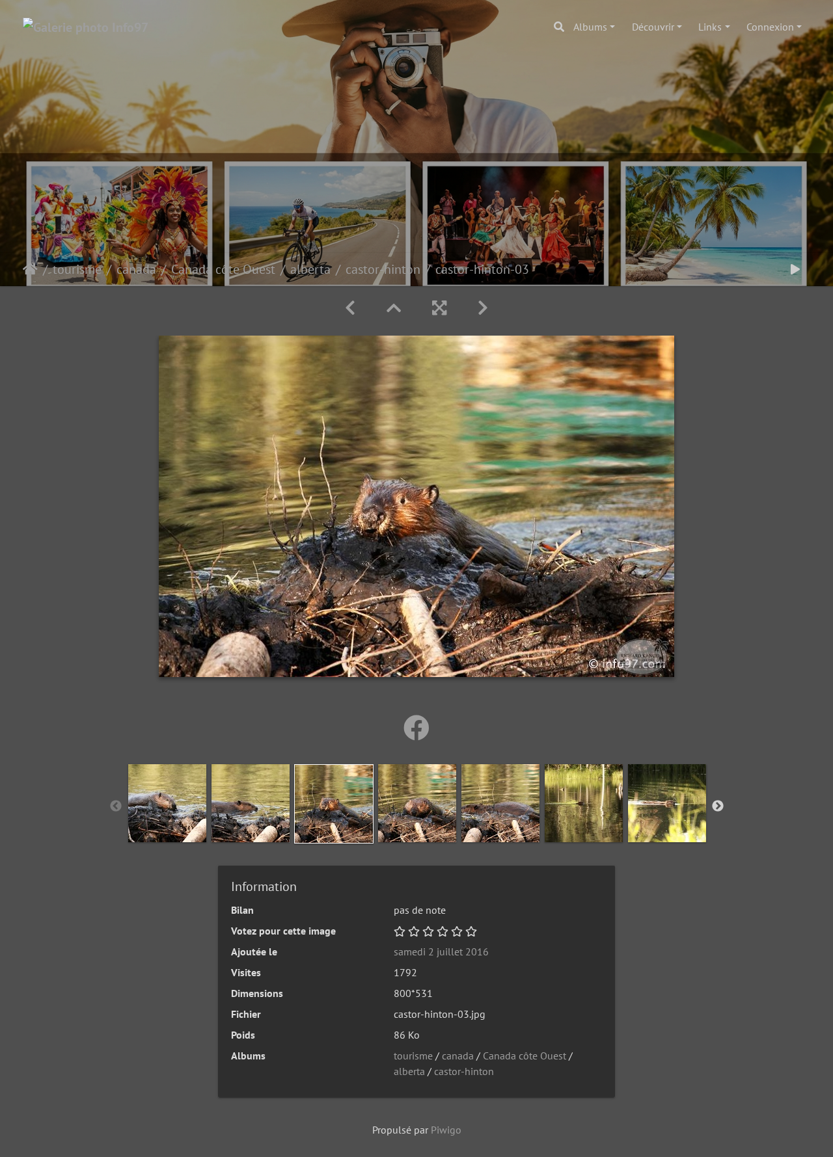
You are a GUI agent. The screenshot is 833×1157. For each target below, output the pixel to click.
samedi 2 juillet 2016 (441, 951)
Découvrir (653, 26)
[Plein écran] (439, 308)
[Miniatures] (393, 308)
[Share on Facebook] (416, 728)
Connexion (770, 26)
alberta (310, 269)
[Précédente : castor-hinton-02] (350, 308)
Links (710, 26)
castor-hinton (383, 269)
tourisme (77, 269)
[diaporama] (795, 269)
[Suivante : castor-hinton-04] (483, 308)
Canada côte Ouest (223, 269)
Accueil (30, 269)
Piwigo (446, 1129)
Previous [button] (115, 806)
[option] (167, 803)
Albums (590, 26)
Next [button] (717, 806)
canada (136, 269)
